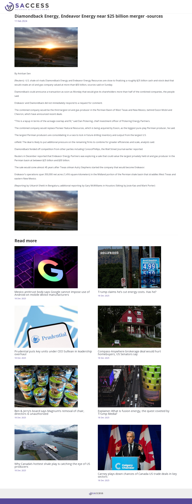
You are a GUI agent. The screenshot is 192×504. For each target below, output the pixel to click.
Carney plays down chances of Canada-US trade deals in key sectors (137, 475)
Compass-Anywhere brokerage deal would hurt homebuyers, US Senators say (129, 352)
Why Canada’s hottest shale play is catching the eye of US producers (52, 465)
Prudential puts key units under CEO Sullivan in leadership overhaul (53, 352)
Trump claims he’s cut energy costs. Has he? (127, 292)
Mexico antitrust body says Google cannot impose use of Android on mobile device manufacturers (52, 293)
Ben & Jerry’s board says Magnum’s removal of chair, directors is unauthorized (49, 412)
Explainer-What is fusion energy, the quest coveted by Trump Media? (133, 412)
